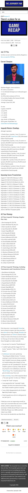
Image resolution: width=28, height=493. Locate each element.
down (5, 332)
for (9, 57)
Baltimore (7, 354)
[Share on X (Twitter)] (14, 45)
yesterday (7, 376)
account (5, 57)
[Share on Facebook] (11, 45)
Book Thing (6, 371)
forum (20, 328)
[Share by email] (16, 45)
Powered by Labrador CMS (14, 490)
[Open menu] (1, 8)
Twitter (14, 334)
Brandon (21, 332)
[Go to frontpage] (14, 4)
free (2, 57)
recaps (16, 419)
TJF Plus (12, 57)
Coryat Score (14, 136)
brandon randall (7, 419)
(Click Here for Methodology (9, 123)
